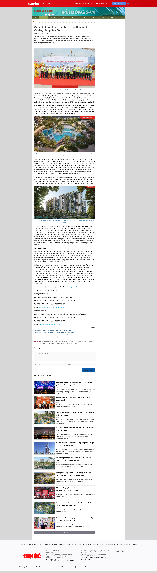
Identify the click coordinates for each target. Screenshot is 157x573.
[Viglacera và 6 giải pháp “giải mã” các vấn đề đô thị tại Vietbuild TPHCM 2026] (44, 523)
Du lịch (79, 544)
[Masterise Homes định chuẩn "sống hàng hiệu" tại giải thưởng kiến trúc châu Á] (44, 448)
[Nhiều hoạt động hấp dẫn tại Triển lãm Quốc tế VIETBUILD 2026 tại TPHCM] (44, 493)
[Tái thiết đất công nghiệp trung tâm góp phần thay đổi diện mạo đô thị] (44, 432)
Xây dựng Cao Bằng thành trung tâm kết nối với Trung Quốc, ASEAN (55, 334)
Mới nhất (49, 375)
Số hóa (104, 18)
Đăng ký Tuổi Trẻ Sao (119, 3)
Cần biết (95, 3)
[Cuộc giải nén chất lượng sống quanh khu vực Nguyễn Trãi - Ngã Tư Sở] (44, 417)
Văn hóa (94, 544)
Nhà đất (116, 544)
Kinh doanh (63, 544)
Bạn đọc (134, 544)
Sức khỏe (123, 544)
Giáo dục (111, 544)
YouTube (86, 3)
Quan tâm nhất (39, 375)
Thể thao (105, 544)
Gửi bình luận (88, 370)
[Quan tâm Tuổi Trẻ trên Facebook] (122, 551)
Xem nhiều (35, 544)
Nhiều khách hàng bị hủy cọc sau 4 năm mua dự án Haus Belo (53, 330)
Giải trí (99, 544)
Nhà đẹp (64, 18)
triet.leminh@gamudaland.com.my (50, 324)
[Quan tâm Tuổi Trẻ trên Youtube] (117, 551)
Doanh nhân (85, 18)
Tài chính (74, 18)
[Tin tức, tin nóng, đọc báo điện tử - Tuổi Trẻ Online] (33, 3)
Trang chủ (22, 544)
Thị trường (53, 18)
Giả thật (128, 544)
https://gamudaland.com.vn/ (75, 287)
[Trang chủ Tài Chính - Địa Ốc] (41, 11)
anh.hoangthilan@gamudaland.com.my (52, 307)
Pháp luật (57, 544)
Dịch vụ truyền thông (87, 557)
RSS (88, 559)
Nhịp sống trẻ (87, 544)
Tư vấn (95, 18)
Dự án (43, 18)
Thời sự (45, 544)
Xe (76, 544)
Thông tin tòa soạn (51, 559)
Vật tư (113, 18)
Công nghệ (71, 544)
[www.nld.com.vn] (35, 17)
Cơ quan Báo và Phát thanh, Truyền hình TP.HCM (60, 561)
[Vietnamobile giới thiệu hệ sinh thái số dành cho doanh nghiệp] (44, 402)
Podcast (78, 3)
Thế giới (50, 544)
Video (40, 544)
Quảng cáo (104, 3)
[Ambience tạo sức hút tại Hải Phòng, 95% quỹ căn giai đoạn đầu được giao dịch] (44, 387)
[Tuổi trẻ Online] (32, 556)
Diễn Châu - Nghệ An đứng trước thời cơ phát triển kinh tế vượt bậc (54, 332)
